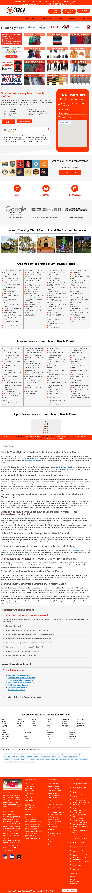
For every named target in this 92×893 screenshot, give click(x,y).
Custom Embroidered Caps (57, 754)
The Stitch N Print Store (76, 550)
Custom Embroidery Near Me (22, 749)
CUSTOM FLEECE (60, 437)
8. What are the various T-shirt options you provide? (22, 651)
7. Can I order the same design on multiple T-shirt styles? (24, 647)
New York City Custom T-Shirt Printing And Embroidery (17, 754)
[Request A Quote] (46, 188)
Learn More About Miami (16, 664)
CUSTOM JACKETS (83, 437)
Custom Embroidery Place (66, 759)
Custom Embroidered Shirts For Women (50, 756)
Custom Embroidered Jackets (11, 756)
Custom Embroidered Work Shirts (70, 756)
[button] (3, 136)
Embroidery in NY (8, 759)
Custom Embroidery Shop (81, 759)
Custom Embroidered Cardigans (73, 754)
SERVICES (85, 18)
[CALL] (17, 188)
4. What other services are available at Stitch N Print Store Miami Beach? (29, 634)
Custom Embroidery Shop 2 (37, 759)
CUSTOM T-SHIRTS (8, 437)
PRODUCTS (30, 18)
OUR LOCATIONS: (75, 780)
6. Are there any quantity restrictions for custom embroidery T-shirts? (28, 643)
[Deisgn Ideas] (11, 66)
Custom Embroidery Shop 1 (21, 759)
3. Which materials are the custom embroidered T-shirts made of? (27, 630)
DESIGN (59, 18)
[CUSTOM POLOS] (57, 39)
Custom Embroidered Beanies (40, 754)
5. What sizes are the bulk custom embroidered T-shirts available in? (28, 638)
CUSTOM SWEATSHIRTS (33, 437)
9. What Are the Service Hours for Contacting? (20, 655)
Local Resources (14, 670)
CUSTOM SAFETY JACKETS (54, 439)
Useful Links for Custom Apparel (23, 697)
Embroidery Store (8, 762)
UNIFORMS (45, 18)
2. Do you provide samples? (14, 626)
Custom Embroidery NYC (51, 759)
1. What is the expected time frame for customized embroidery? (26, 615)
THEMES (71, 18)
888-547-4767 (53, 4)
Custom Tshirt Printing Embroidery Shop (24, 762)
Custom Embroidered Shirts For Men (29, 756)
